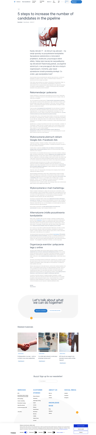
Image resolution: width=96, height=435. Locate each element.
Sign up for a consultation (74, 2)
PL (61, 1)
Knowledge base (42, 2)
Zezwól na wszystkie (80, 425)
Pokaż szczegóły (60, 432)
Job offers (54, 2)
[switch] (35, 432)
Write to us (66, 2)
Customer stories (34, 2)
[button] (19, 2)
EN (62, 1)
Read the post (21, 361)
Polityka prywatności (64, 429)
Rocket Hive (39, 219)
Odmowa (80, 432)
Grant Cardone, (56, 234)
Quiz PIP (59, 2)
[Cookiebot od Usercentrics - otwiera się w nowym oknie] (13, 433)
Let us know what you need (55, 310)
